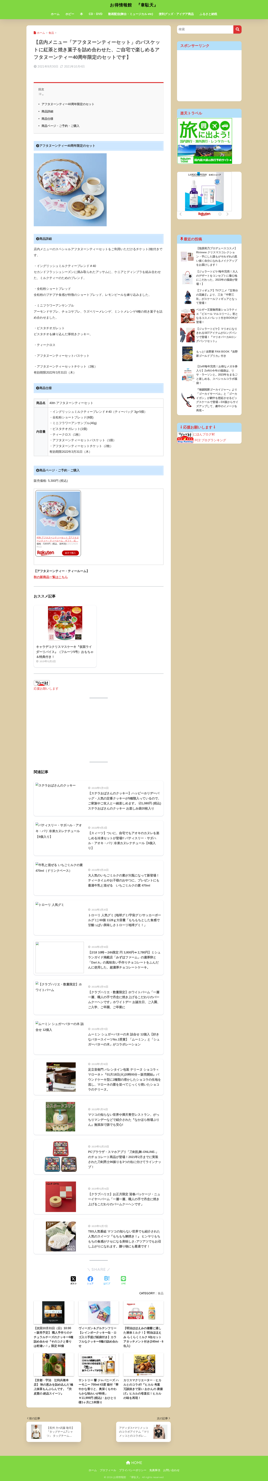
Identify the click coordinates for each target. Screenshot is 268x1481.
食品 (161, 1293)
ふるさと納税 (208, 14)
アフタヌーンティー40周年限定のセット (68, 104)
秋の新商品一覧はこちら (51, 577)
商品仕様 (47, 118)
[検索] (237, 29)
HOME (136, 1462)
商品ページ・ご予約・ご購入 (60, 125)
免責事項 (154, 1470)
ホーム (55, 14)
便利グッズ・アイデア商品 (176, 14)
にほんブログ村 (204, 434)
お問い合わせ (171, 1470)
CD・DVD (95, 14)
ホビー (69, 14)
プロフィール (108, 1470)
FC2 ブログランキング (210, 440)
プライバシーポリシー (132, 1470)
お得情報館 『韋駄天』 (134, 4)
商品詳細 (47, 111)
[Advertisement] (99, 729)
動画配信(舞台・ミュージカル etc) (130, 14)
